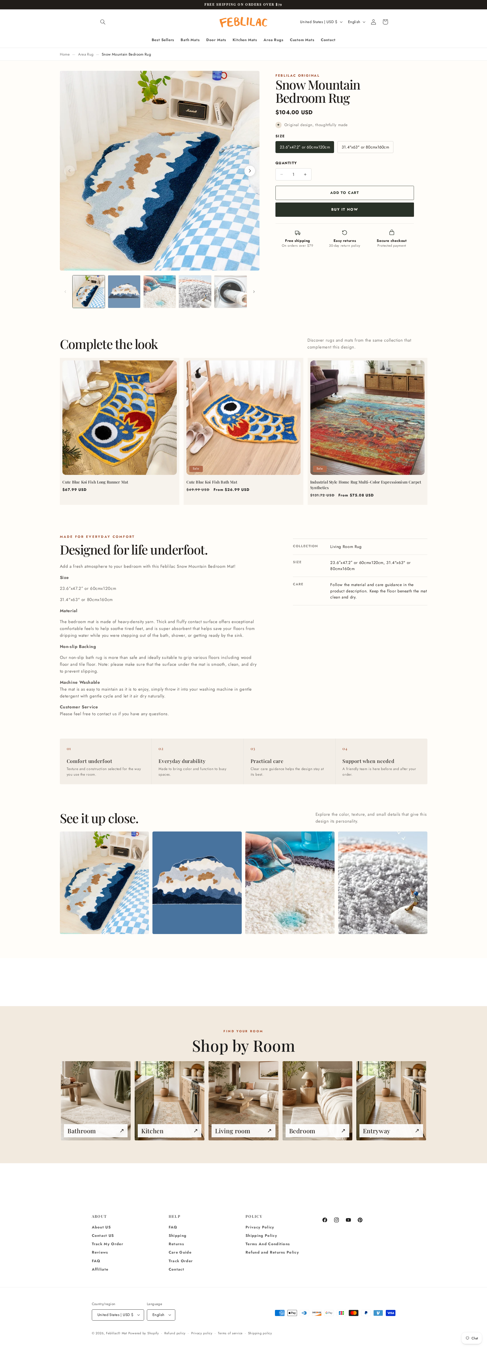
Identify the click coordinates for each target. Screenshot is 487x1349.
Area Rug (86, 54)
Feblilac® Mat (116, 1333)
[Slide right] (253, 291)
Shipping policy (260, 1333)
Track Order (181, 1261)
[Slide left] (65, 291)
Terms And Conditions (268, 1244)
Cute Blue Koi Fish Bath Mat (211, 482)
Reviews (100, 1252)
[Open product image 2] (196, 882)
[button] (103, 22)
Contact (176, 1269)
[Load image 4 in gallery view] (195, 291)
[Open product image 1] (104, 882)
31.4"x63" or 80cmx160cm (365, 147)
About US (101, 1227)
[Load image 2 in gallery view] (124, 291)
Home (65, 54)
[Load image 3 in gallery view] (159, 291)
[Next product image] (249, 170)
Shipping (178, 1235)
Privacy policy (202, 1333)
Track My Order (108, 1244)
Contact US (103, 1235)
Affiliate (100, 1269)
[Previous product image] (69, 170)
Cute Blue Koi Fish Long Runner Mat (95, 482)
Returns (176, 1244)
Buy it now (344, 209)
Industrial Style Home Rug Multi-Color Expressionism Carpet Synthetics (365, 484)
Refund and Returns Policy (272, 1252)
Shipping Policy (261, 1235)
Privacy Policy (260, 1227)
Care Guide (180, 1252)
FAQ (96, 1261)
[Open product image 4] (382, 882)
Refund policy (175, 1333)
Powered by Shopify (143, 1333)
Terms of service (230, 1333)
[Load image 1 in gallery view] (88, 291)
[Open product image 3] (289, 882)
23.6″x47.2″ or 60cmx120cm (305, 147)
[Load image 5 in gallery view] (230, 291)
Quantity (286, 163)
